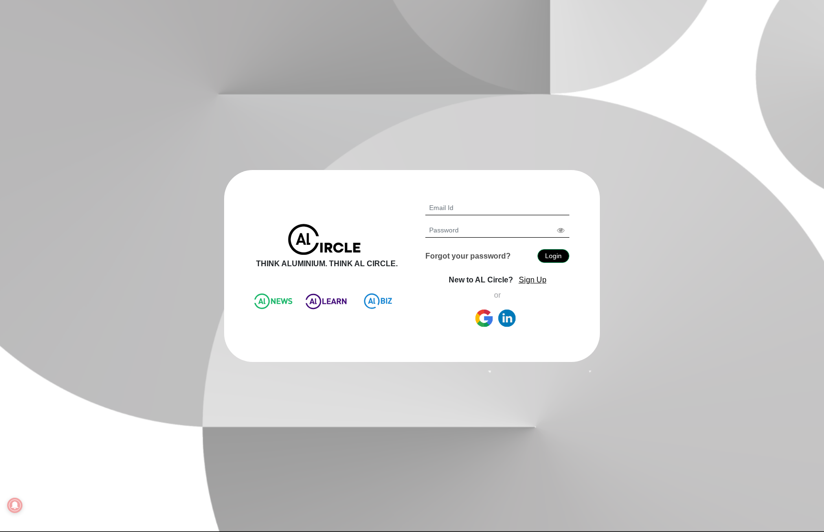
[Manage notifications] (14, 505)
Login (553, 256)
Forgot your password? (468, 256)
